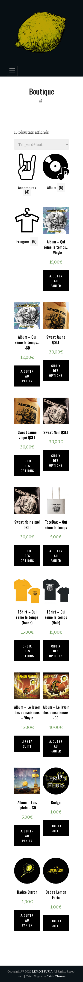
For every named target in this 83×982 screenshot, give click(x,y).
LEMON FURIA (42, 971)
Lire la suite (27, 744)
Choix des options (55, 370)
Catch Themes (56, 976)
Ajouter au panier (55, 280)
